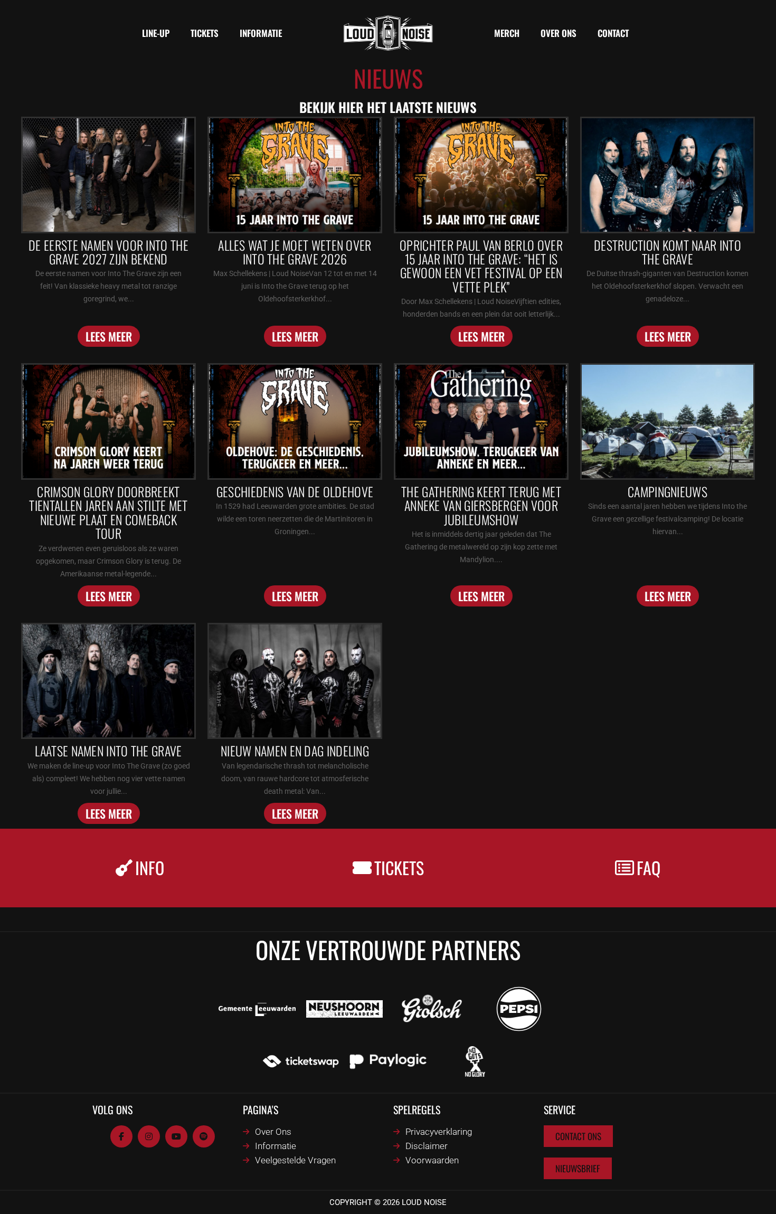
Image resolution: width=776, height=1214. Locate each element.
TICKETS (205, 33)
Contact (613, 33)
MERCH (506, 33)
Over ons (558, 33)
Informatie (261, 33)
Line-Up (155, 33)
